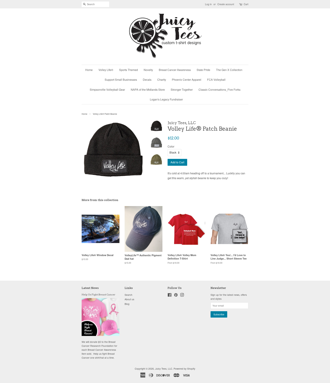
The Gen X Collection (229, 70)
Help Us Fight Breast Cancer (98, 294)
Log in (208, 4)
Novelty (148, 70)
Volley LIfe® (105, 70)
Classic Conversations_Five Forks (219, 90)
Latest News (90, 288)
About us (129, 299)
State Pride (203, 70)
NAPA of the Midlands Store (148, 90)
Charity (161, 80)
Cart (246, 4)
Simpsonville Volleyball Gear (107, 90)
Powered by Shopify (184, 368)
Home (89, 70)
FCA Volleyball (216, 80)
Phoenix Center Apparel (186, 80)
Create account (225, 4)
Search (128, 294)
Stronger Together (182, 90)
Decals (147, 80)
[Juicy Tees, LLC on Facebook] (170, 295)
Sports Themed (128, 70)
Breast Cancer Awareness (175, 70)
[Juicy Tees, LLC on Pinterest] (176, 295)
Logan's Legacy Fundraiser (166, 99)
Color (171, 146)
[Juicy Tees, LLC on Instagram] (182, 295)
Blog (127, 304)
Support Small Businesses (121, 80)
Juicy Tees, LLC (163, 368)
